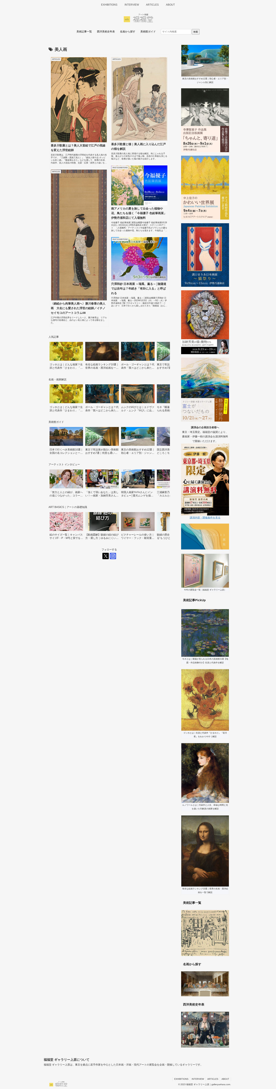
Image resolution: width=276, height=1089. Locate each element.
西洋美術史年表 (106, 31)
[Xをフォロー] (105, 556)
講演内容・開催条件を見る (205, 517)
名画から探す (127, 31)
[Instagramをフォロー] (113, 556)
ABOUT (225, 1079)
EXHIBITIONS (181, 1079)
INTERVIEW (198, 1079)
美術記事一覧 (84, 31)
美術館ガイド (148, 31)
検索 (195, 31)
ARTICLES (212, 1079)
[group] (66, 357)
